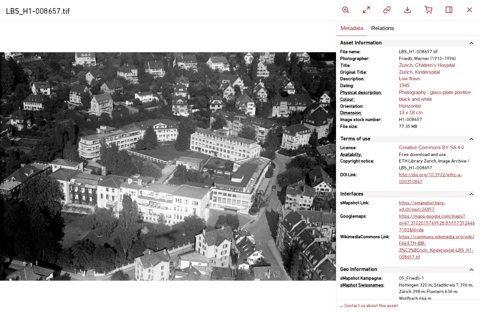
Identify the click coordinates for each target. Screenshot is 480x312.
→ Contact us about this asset (368, 306)
